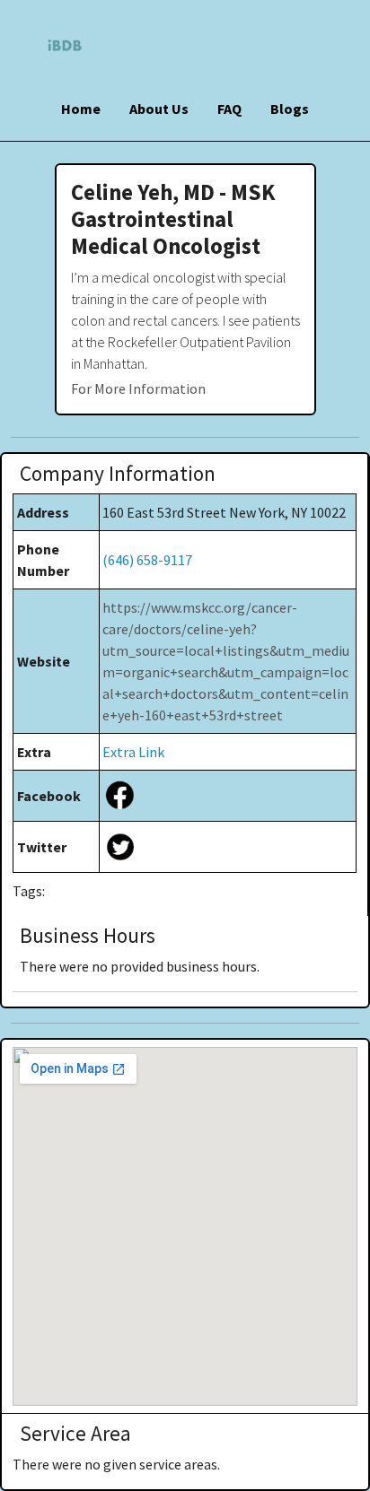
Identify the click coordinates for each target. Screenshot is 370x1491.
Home (81, 109)
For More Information (138, 388)
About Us (159, 109)
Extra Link (133, 752)
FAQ (229, 109)
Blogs (289, 109)
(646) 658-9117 (147, 560)
